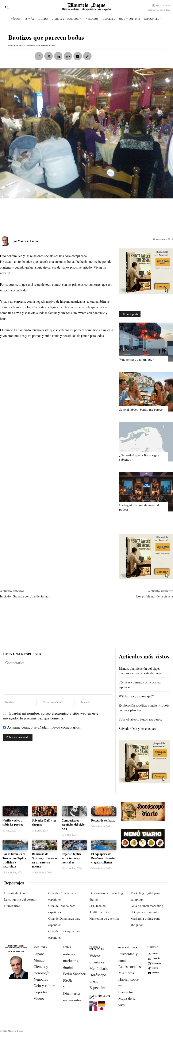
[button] (7, 7)
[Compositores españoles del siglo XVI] (74, 811)
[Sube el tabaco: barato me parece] (146, 392)
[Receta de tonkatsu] (103, 811)
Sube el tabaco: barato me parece (141, 409)
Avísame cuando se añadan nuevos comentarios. (44, 727)
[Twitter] (149, 953)
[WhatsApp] (68, 56)
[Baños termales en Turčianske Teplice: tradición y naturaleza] (15, 845)
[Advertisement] (77, 214)
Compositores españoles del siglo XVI (73, 824)
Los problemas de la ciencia (154, 596)
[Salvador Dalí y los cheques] (44, 811)
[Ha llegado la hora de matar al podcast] (146, 491)
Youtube (155, 972)
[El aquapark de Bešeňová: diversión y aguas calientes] (103, 845)
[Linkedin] (58, 56)
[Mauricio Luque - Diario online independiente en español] (86, 7)
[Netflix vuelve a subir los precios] (15, 811)
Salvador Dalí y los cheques (137, 728)
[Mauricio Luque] (6, 241)
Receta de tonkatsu (103, 820)
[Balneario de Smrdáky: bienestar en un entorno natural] (44, 845)
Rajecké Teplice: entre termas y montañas (72, 858)
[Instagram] (149, 963)
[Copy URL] (87, 56)
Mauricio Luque (28, 241)
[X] (48, 56)
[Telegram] (77, 56)
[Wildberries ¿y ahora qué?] (146, 342)
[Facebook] (39, 56)
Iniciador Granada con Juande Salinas (25, 596)
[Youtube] (149, 973)
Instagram (156, 963)
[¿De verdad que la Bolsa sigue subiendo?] (146, 441)
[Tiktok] (149, 968)
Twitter (154, 953)
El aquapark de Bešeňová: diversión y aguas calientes (103, 858)
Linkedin (155, 958)
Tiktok (154, 967)
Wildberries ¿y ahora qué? (136, 359)
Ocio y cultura (15, 45)
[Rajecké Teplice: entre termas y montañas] (74, 845)
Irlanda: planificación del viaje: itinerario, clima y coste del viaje (140, 670)
